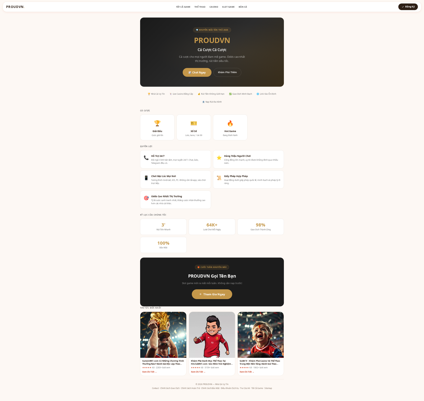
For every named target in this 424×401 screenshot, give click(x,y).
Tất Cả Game (183, 6)
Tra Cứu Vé (245, 388)
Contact (155, 388)
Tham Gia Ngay (214, 294)
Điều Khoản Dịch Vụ (230, 388)
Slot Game (228, 6)
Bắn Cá (243, 6)
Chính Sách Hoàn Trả (190, 388)
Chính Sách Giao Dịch (170, 388)
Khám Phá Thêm (227, 72)
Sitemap (268, 388)
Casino (214, 6)
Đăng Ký (410, 6)
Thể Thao (200, 6)
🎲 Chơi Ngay (197, 72)
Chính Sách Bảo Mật (210, 388)
